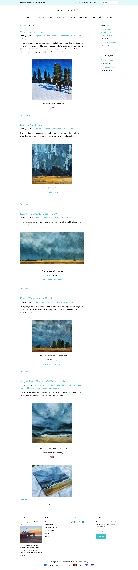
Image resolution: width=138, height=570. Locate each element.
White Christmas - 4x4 (32, 32)
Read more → (25, 115)
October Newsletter (108, 68)
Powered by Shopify (81, 562)
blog (93, 17)
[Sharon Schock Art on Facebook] (75, 522)
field (27, 388)
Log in (76, 2)
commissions (83, 17)
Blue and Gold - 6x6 (31, 125)
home (28, 17)
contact (109, 17)
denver (59, 302)
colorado (46, 36)
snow (54, 36)
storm (44, 388)
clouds (42, 385)
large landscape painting (53, 217)
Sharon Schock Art (69, 10)
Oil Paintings (49, 524)
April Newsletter (107, 60)
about (101, 17)
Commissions (49, 530)
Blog (22, 25)
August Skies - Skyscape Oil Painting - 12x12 (44, 381)
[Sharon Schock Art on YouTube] (83, 522)
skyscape (70, 129)
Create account (86, 2)
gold (32, 388)
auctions (72, 17)
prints (51, 17)
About (47, 533)
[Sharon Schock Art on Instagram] (79, 522)
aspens (38, 36)
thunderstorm (69, 302)
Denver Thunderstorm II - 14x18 (38, 298)
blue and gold (40, 302)
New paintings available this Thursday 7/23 (106, 32)
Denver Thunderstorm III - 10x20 (38, 213)
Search (47, 522)
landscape (57, 129)
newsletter (61, 17)
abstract (38, 129)
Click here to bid (52, 192)
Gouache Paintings (51, 527)
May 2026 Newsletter (109, 43)
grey (38, 388)
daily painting (61, 385)
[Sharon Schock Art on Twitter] (72, 522)
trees (73, 36)
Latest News (23, 518)
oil (34, 17)
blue (36, 385)
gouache (42, 17)
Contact (47, 536)
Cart (98, 2)
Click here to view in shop (52, 280)
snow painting (64, 36)
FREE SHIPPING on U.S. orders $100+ (32, 2)
